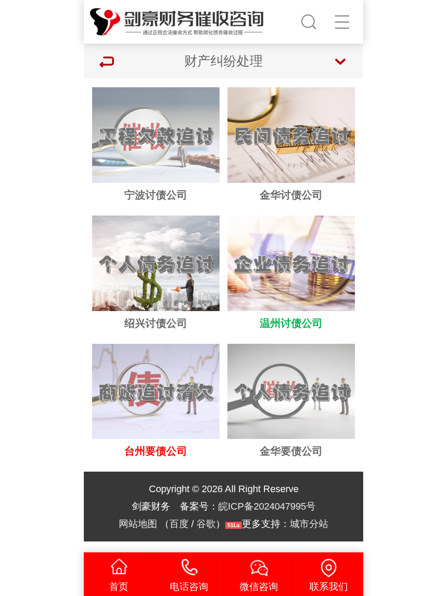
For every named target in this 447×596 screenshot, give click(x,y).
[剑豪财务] (177, 19)
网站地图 (138, 523)
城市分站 (309, 523)
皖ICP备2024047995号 (267, 506)
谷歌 (206, 523)
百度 (179, 523)
